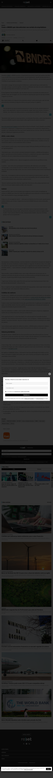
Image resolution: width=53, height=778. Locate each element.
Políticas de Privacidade (28, 769)
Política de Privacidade (29, 398)
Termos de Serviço (40, 398)
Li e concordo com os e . (18, 391)
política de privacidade (25, 391)
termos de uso (17, 391)
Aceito (48, 769)
